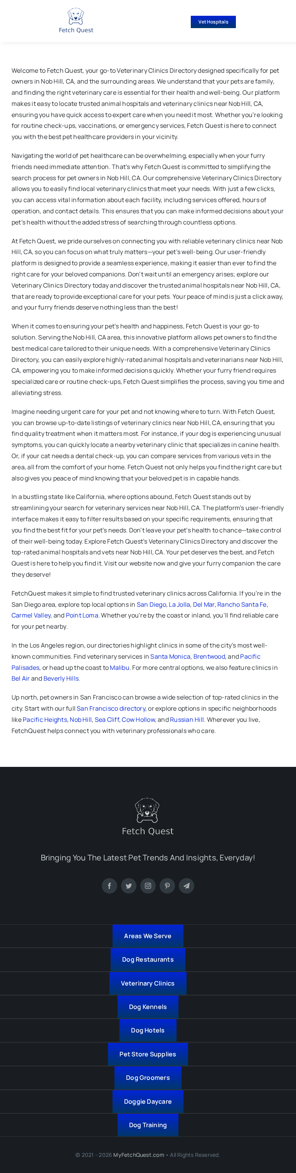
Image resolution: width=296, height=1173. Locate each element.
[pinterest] (167, 886)
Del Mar (204, 604)
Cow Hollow (138, 719)
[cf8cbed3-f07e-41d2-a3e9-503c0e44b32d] (148, 801)
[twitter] (128, 886)
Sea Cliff (107, 719)
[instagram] (148, 886)
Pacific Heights (45, 719)
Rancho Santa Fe (242, 604)
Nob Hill (81, 719)
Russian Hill (187, 719)
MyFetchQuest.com (138, 1154)
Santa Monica (170, 656)
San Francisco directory (111, 708)
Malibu (119, 667)
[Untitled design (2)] (76, 11)
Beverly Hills (61, 678)
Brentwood (209, 656)
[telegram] (186, 886)
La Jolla (179, 604)
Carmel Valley (31, 615)
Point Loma (82, 615)
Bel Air (21, 678)
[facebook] (109, 886)
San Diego (151, 604)
